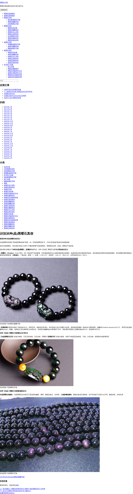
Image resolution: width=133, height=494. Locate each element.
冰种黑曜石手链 (13, 24)
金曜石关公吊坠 (13, 56)
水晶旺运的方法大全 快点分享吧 (15, 96)
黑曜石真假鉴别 (9, 13)
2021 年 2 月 (8, 117)
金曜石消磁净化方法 (15, 73)
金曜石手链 (8, 42)
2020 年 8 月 (8, 129)
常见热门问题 (8, 64)
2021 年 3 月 (8, 115)
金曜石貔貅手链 (13, 46)
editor (12, 477)
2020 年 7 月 (8, 131)
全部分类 (7, 167)
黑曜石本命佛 (12, 28)
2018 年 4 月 (8, 156)
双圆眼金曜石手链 (14, 44)
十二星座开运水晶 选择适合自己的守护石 (18, 91)
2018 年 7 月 (8, 150)
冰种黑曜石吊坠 (13, 36)
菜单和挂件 (4, 10)
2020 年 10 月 (8, 125)
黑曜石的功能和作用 (15, 75)
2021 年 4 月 (8, 113)
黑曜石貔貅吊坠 (13, 30)
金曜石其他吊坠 (13, 62)
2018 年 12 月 (8, 143)
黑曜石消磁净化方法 (15, 71)
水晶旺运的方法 (9, 93)
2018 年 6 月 (8, 152)
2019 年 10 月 (8, 135)
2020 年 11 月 (8, 123)
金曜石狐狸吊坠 (13, 60)
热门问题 (11, 67)
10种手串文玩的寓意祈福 (12, 89)
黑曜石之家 (4, 2)
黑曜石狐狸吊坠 (13, 38)
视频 (5, 183)
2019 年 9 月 (8, 137)
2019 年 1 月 (8, 141)
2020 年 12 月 (8, 121)
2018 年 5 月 (8, 154)
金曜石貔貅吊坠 (13, 54)
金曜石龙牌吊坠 (13, 58)
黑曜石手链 (8, 17)
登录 (17, 485)
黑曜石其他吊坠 (13, 40)
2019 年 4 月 (8, 139)
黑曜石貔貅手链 (13, 22)
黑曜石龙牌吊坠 (13, 34)
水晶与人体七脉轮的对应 (12, 98)
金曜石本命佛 (12, 52)
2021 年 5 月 (8, 111)
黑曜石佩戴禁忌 (13, 69)
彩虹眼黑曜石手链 (14, 20)
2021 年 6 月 (8, 109)
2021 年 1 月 (8, 119)
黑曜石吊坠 (8, 26)
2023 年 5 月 (8, 107)
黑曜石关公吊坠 (13, 32)
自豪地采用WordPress (7, 493)
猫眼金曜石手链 (13, 48)
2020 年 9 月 (8, 127)
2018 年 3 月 (8, 158)
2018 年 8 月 (8, 148)
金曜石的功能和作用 (15, 77)
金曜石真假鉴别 (9, 15)
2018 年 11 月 (8, 145)
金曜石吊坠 (8, 50)
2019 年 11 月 (8, 133)
